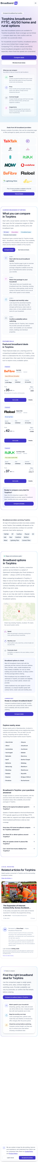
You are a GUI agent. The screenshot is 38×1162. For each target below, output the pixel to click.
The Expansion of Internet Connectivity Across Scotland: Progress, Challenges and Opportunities (16, 909)
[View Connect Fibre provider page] (28, 181)
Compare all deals (19, 503)
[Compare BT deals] (28, 141)
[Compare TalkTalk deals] (10, 141)
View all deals (19, 194)
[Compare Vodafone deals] (28, 165)
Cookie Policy (29, 1151)
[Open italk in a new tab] (9, 452)
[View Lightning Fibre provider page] (10, 181)
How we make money (8, 955)
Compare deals (19, 57)
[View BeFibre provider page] (10, 173)
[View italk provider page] (28, 157)
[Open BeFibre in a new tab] (9, 371)
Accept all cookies (27, 1157)
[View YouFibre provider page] (10, 149)
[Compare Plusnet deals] (28, 149)
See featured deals (23, 250)
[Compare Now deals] (10, 165)
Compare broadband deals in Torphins (16, 997)
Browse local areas (19, 63)
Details (30, 399)
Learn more (10, 1157)
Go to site (15, 399)
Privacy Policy (13, 1153)
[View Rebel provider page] (28, 173)
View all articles (6, 878)
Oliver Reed (19, 928)
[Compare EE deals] (10, 157)
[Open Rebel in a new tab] (9, 412)
